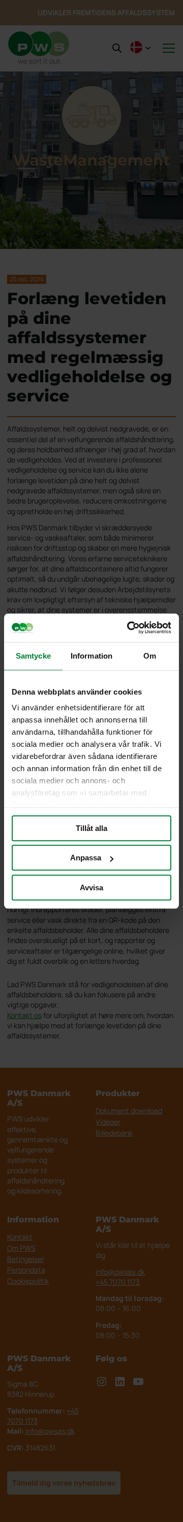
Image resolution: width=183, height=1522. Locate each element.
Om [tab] (149, 655)
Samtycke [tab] (33, 655)
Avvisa (91, 887)
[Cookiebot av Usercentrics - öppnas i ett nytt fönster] (129, 627)
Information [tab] (91, 655)
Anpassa (85, 857)
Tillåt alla (91, 828)
